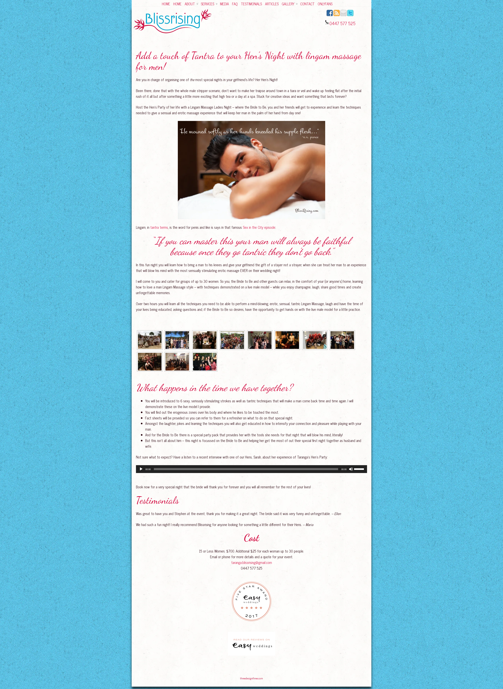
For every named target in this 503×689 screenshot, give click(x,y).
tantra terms (159, 227)
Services (207, 4)
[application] (251, 469)
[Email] (343, 15)
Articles (272, 4)
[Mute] (351, 469)
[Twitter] (350, 15)
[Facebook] (330, 15)
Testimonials (251, 4)
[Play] (141, 469)
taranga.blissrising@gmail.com (251, 562)
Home (166, 4)
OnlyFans (325, 4)
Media (224, 4)
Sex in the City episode (259, 227)
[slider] (359, 468)
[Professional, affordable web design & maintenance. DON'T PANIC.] (251, 680)
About (190, 4)
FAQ (235, 4)
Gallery (288, 4)
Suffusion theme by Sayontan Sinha (360, 679)
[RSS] (336, 15)
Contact (307, 4)
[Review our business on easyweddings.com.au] (251, 644)
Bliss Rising (140, 679)
